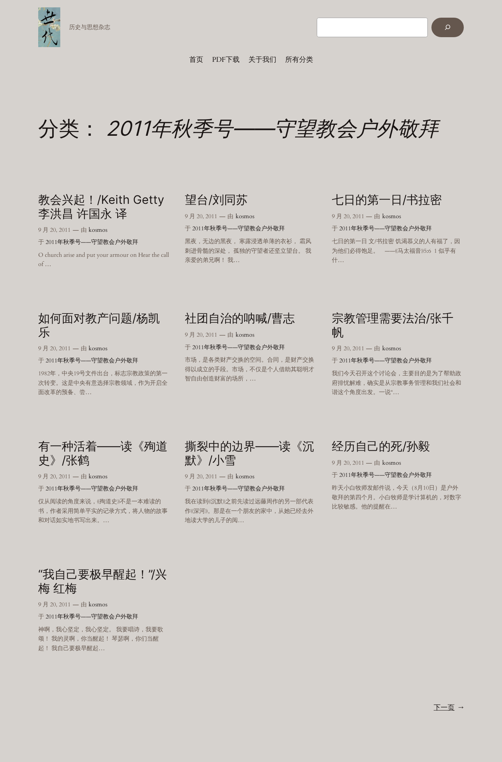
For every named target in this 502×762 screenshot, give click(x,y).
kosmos (98, 230)
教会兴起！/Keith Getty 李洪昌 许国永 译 (101, 207)
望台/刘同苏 (216, 200)
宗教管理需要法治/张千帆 (392, 325)
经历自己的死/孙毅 (381, 446)
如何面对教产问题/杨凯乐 (99, 325)
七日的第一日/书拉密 (387, 200)
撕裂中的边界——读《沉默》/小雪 (249, 453)
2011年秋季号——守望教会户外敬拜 (92, 242)
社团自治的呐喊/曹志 (240, 318)
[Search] (447, 27)
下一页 (449, 707)
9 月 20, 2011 (54, 230)
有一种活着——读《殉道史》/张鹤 (103, 453)
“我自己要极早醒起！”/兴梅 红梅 (102, 581)
